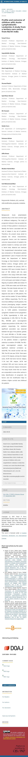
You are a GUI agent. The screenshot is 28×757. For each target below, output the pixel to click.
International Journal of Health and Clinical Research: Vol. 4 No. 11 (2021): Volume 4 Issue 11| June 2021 (15, 584)
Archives (10, 9)
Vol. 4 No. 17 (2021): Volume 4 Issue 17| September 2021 (14, 11)
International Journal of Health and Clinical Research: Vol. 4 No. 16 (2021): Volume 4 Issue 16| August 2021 (15, 616)
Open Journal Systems (8, 716)
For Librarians (6, 708)
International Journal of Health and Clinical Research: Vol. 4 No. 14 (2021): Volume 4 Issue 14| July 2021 (15, 598)
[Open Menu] (1, 1)
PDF (5, 422)
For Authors (5, 702)
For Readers (5, 697)
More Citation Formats (10, 483)
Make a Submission (9, 685)
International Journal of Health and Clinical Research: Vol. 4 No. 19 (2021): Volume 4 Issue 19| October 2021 (15, 568)
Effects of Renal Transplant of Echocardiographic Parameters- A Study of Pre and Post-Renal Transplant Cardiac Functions (15, 592)
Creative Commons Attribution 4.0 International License (14, 535)
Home (4, 9)
